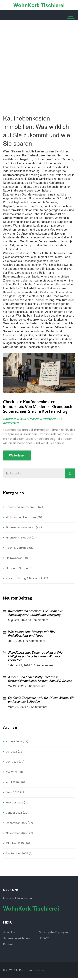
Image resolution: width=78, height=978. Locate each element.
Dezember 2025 (19, 823)
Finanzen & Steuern (21, 537)
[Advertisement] (39, 61)
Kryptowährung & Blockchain (26, 578)
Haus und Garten (18, 568)
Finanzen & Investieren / (43, 418)
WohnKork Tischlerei (39, 5)
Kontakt (8, 944)
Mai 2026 (14, 772)
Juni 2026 (14, 762)
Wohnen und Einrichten (23, 517)
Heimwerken (16, 558)
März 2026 (15, 792)
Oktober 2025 (17, 843)
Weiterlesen (17, 455)
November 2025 (19, 833)
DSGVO (44, 938)
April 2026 (15, 782)
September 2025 (18, 853)
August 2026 (16, 741)
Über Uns (9, 932)
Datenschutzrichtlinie (16, 938)
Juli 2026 (14, 752)
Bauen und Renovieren (24, 507)
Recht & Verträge (20, 548)
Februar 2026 (17, 802)
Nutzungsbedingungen (53, 932)
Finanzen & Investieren (23, 527)
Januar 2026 (16, 813)
